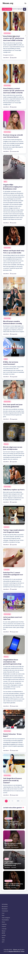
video (5, 357)
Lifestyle (6, 567)
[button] (8, 53)
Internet (6, 525)
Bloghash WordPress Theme (16, 949)
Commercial (5, 909)
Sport (3, 935)
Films (3, 913)
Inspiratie (4, 922)
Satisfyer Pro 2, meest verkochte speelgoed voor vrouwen (13, 573)
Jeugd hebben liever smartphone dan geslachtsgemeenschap (12, 660)
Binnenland (5, 904)
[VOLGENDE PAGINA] (21, 799)
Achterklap (7, 33)
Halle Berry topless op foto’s (13, 487)
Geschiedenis (5, 917)
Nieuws (6, 442)
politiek (4, 933)
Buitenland (4, 906)
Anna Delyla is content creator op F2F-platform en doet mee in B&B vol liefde (13, 88)
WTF (5, 179)
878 (18, 798)
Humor (3, 920)
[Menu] (25, 3)
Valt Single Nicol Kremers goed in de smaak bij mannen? (12, 778)
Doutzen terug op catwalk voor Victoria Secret (12, 842)
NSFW (3, 931)
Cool (3, 911)
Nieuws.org (8, 3)
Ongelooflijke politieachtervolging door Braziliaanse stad (13, 185)
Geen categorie (6, 915)
